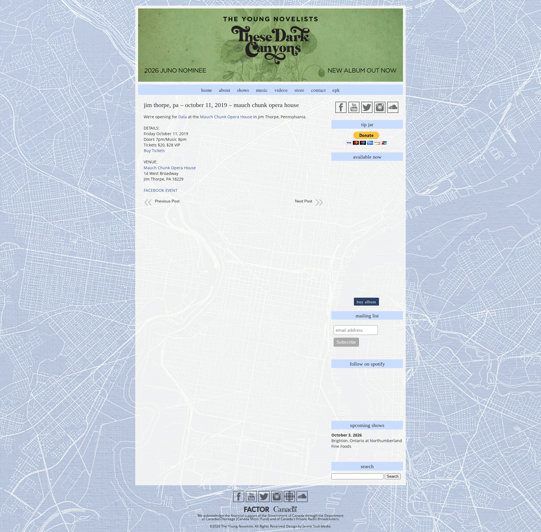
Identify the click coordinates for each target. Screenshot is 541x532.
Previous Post (167, 201)
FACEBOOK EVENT (161, 190)
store (299, 90)
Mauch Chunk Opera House (226, 116)
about (224, 90)
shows (243, 90)
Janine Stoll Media (317, 526)
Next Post (303, 201)
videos (281, 90)
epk (336, 90)
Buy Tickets (154, 150)
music (262, 90)
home (206, 90)
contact (318, 90)
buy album (366, 302)
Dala (182, 116)
